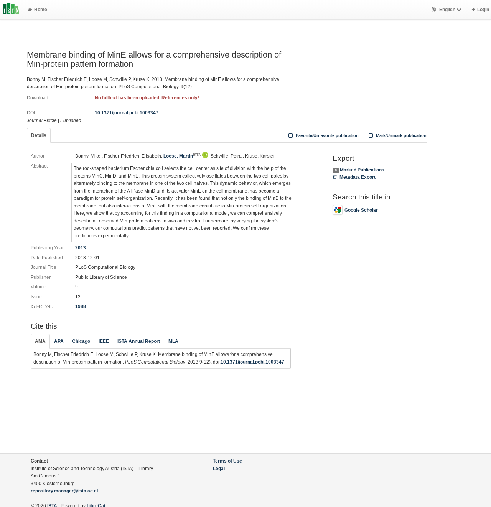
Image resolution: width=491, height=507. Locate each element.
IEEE (104, 341)
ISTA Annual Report (138, 341)
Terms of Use (227, 461)
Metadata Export (357, 177)
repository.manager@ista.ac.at (64, 491)
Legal (219, 468)
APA (59, 341)
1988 (80, 306)
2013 (80, 247)
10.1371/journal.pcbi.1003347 (126, 112)
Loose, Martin (182, 156)
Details (38, 135)
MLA (173, 341)
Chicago (81, 341)
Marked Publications (362, 170)
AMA (40, 341)
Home (40, 9)
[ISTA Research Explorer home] (11, 9)
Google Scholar (361, 210)
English (447, 9)
